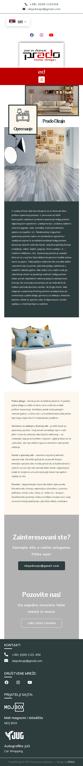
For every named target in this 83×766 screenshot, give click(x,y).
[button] (41, 565)
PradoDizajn (17, 18)
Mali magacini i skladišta (23, 718)
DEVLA (71, 762)
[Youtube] (51, 35)
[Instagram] (41, 35)
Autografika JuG (17, 746)
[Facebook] (32, 35)
